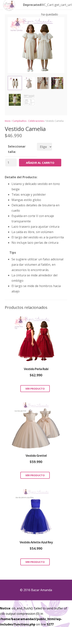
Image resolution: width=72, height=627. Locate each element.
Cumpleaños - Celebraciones (28, 121)
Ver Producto (35, 388)
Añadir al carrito (40, 163)
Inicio (8, 121)
